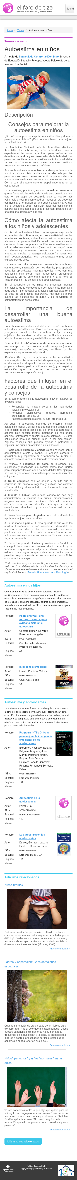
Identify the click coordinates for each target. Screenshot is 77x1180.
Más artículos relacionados (23, 1141)
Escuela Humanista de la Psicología (47, 572)
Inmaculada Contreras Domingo (39, 56)
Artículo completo (59, 948)
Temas (20, 30)
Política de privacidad (36, 1166)
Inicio (10, 30)
